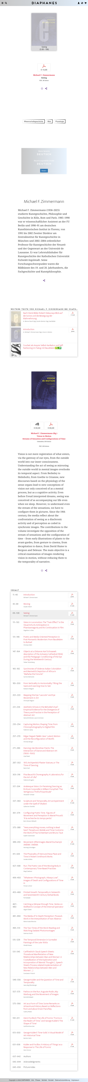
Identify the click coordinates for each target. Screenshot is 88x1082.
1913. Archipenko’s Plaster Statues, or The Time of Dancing (41, 764)
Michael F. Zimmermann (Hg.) (44, 433)
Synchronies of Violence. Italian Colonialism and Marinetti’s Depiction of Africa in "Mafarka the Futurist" (42, 671)
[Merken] (42, 88)
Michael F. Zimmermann (44, 75)
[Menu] (2, 3)
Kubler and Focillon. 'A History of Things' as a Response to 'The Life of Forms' (43, 1046)
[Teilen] (46, 88)
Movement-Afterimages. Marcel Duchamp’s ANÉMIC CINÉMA (43, 843)
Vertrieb (44, 1080)
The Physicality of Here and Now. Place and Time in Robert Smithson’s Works (42, 855)
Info (32, 1080)
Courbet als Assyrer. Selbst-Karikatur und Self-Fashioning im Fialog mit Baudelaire (43, 346)
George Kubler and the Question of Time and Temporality (43, 981)
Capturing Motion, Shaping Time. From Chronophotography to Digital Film (41, 725)
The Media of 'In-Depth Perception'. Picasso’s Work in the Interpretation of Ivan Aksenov (43, 917)
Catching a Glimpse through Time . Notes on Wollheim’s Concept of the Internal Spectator (43, 905)
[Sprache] (82, 3)
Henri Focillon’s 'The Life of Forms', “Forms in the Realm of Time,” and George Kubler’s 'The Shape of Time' (43, 1020)
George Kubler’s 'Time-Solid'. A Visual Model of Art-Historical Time (43, 1034)
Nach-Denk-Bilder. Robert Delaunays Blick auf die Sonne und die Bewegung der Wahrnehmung (43, 315)
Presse (37, 1080)
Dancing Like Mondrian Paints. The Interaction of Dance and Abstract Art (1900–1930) (40, 750)
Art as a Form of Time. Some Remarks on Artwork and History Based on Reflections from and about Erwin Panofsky (42, 1006)
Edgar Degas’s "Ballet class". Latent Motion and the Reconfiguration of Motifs (42, 737)
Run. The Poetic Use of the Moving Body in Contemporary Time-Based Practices (42, 867)
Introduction (28, 329)
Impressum (75, 1080)
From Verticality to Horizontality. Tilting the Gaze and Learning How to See (43, 684)
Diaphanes (44, 3)
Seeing (27, 613)
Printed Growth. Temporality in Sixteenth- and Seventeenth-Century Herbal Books (42, 893)
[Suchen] (6, 3)
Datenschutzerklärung (62, 1080)
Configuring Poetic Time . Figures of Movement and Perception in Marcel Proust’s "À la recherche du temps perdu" (43, 815)
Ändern (44, 171)
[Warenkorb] (85, 3)
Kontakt (51, 1080)
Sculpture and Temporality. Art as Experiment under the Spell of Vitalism (44, 802)
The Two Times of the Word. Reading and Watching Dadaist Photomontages (42, 929)
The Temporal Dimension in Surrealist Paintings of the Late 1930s (40, 941)
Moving (27, 604)
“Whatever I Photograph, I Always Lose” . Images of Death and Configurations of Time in (43, 880)
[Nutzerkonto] (79, 3)
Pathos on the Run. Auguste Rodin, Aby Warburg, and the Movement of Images (41, 993)
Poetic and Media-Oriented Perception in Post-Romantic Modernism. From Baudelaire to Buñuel (43, 639)
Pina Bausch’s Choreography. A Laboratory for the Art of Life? (44, 776)
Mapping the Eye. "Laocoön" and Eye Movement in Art (39, 696)
